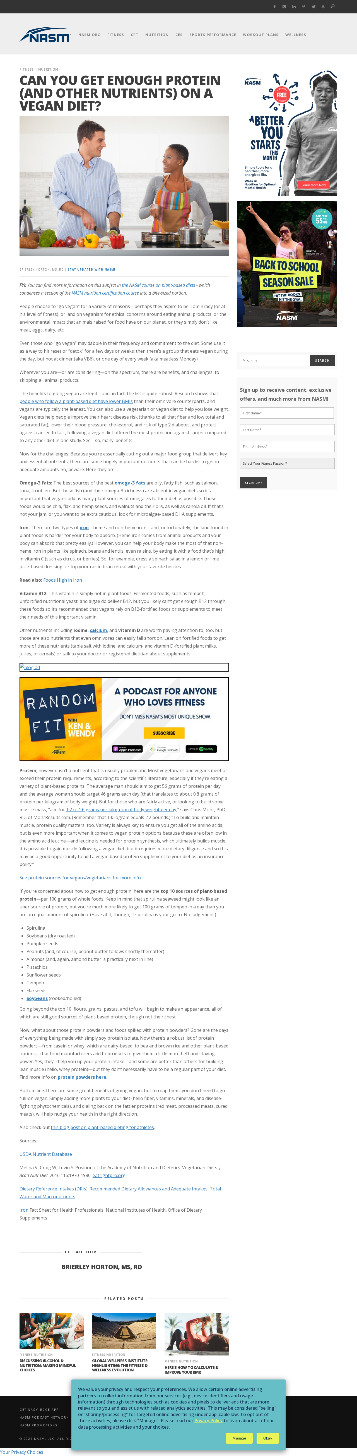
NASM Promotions (38, 1425)
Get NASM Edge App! (40, 1410)
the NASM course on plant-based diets (158, 285)
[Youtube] (323, 6)
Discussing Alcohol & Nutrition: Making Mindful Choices (48, 1365)
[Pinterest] (304, 6)
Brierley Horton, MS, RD (42, 269)
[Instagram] (284, 6)
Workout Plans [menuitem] (261, 34)
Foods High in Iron (62, 580)
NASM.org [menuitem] (89, 34)
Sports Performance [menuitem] (212, 34)
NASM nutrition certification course (105, 293)
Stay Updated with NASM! (91, 269)
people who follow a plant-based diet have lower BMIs (76, 401)
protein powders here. (82, 1077)
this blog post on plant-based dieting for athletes (102, 1127)
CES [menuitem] (179, 34)
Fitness (26, 69)
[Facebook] (275, 6)
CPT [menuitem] (135, 34)
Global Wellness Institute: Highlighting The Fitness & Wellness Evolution (120, 1365)
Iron (25, 1210)
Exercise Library (254, 1417)
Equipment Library (256, 1425)
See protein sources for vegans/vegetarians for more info (80, 878)
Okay (267, 1438)
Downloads (249, 1410)
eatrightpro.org (109, 1175)
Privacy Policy (208, 1420)
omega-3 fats (130, 483)
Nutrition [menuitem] (157, 34)
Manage (239, 1438)
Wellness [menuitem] (295, 34)
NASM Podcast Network (44, 1417)
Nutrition (48, 69)
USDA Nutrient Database (46, 1154)
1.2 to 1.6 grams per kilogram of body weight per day (121, 809)
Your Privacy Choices (21, 1452)
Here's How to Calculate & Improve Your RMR (191, 1370)
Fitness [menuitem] (115, 34)
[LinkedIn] (294, 6)
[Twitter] (313, 6)
